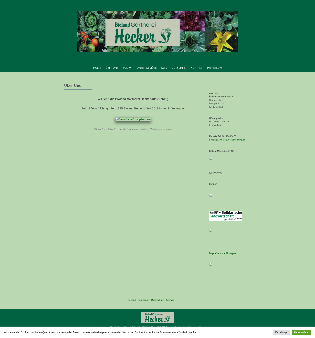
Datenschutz (157, 299)
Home (97, 68)
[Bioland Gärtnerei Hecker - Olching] (157, 31)
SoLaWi (127, 68)
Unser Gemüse (147, 68)
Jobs (164, 68)
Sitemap (170, 299)
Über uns (111, 68)
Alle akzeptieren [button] (301, 332)
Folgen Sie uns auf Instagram (223, 253)
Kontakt (196, 68)
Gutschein (179, 68)
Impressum (214, 68)
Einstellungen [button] (281, 332)
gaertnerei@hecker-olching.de (230, 139)
